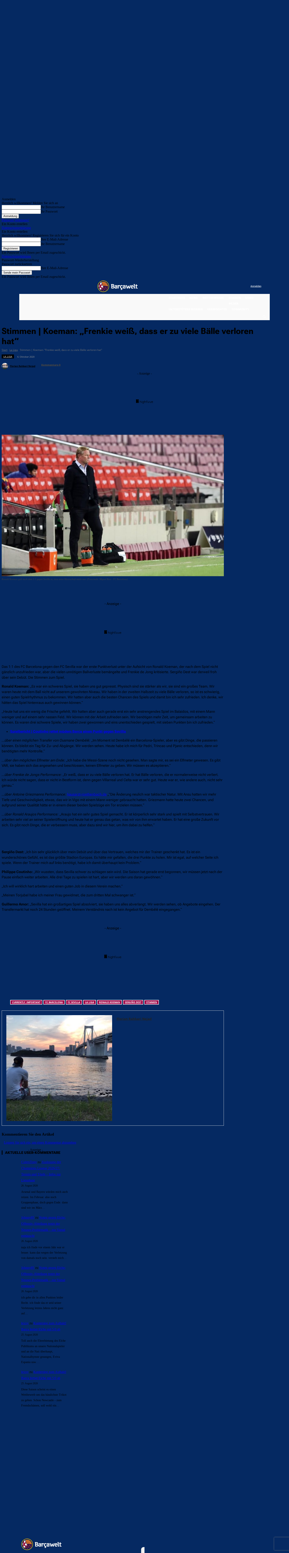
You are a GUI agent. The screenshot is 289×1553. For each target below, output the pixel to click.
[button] (264, 316)
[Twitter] (238, 286)
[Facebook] (221, 286)
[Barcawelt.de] (118, 286)
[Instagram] (230, 286)
